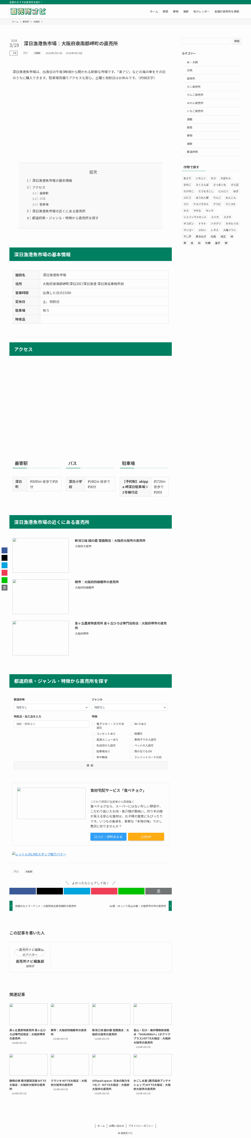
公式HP (146, 836)
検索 (237, 41)
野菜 (189, 127)
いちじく (201, 178)
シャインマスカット (195, 217)
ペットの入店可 (144, 745)
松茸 (213, 236)
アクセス (38, 187)
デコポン (189, 223)
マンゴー (189, 230)
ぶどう (187, 197)
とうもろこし (206, 191)
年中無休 (101, 757)
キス (186, 210)
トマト (202, 223)
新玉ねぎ (201, 236)
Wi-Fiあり (140, 724)
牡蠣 (207, 243)
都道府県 (192, 152)
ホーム (101, 1126)
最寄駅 (44, 193)
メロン (202, 230)
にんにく (223, 191)
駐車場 (44, 204)
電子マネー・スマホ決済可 (110, 726)
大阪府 (37, 52)
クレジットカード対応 (148, 757)
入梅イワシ (229, 230)
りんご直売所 (195, 95)
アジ (25, 52)
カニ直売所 (194, 87)
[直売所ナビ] (27, 11)
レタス (214, 230)
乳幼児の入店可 (106, 745)
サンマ (209, 210)
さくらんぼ (202, 185)
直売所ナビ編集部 (30, 961)
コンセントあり (106, 734)
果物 (189, 135)
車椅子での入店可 (145, 739)
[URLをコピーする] (158, 891)
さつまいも (219, 185)
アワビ (217, 204)
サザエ (197, 210)
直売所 (191, 78)
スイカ (215, 217)
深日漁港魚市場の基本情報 (52, 180)
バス (42, 198)
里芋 (217, 243)
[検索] (239, 2)
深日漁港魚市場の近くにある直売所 (58, 210)
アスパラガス (200, 204)
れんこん (231, 197)
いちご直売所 (195, 111)
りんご (217, 197)
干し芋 (187, 236)
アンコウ (230, 204)
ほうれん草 (202, 197)
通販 (189, 119)
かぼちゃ (226, 178)
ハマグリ (216, 223)
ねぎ (235, 191)
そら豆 (234, 185)
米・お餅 (192, 62)
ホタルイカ (232, 223)
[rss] (233, 2)
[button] (22, 891)
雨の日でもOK (143, 751)
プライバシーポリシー (141, 1126)
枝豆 (223, 236)
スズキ (227, 217)
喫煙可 (138, 734)
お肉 (189, 70)
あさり (187, 178)
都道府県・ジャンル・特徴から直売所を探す (65, 217)
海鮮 (189, 144)
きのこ (187, 185)
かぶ (213, 178)
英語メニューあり (107, 739)
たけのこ (189, 191)
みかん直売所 (195, 103)
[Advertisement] (91, 121)
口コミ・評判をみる (108, 836)
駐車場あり (103, 751)
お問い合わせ (116, 1126)
